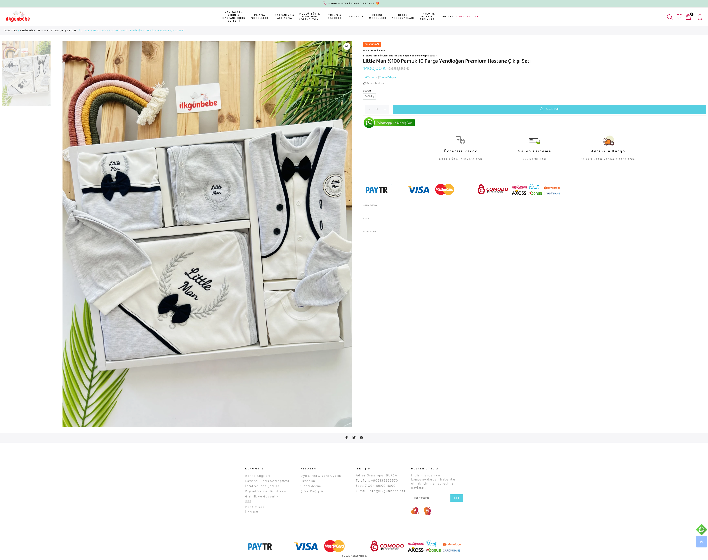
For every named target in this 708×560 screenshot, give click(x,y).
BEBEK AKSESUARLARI (403, 16)
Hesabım (308, 481)
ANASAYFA (10, 31)
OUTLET (448, 17)
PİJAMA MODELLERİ (259, 16)
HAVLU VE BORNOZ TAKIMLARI (428, 17)
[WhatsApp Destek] (701, 529)
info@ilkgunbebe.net (387, 491)
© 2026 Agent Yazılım (354, 556)
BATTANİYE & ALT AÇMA (285, 16)
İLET (456, 498)
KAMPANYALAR (468, 17)
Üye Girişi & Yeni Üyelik (321, 476)
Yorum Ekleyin (387, 77)
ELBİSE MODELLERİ (377, 16)
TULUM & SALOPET (335, 16)
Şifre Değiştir (312, 491)
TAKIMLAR (356, 17)
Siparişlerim (311, 486)
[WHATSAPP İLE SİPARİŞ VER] (389, 122)
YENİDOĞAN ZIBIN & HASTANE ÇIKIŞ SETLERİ (234, 16)
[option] (26, 75)
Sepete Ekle (552, 109)
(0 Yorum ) (370, 77)
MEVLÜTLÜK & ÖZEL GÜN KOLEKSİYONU (310, 17)
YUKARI (701, 541)
